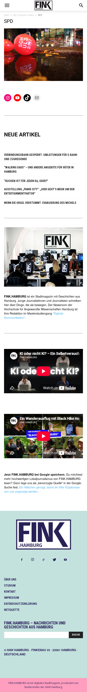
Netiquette (11, 609)
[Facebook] (22, 560)
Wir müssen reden (23, 15)
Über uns (10, 579)
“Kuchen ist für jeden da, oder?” (26, 181)
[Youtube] (65, 560)
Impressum (11, 597)
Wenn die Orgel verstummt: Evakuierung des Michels (40, 202)
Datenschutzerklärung (20, 603)
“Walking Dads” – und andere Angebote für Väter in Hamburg (39, 169)
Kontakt (10, 591)
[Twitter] (54, 560)
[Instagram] (33, 560)
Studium (10, 585)
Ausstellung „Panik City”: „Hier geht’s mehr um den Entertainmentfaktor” (39, 191)
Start (6, 15)
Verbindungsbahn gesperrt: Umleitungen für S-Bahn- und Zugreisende (41, 157)
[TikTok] (43, 560)
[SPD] (43, 80)
